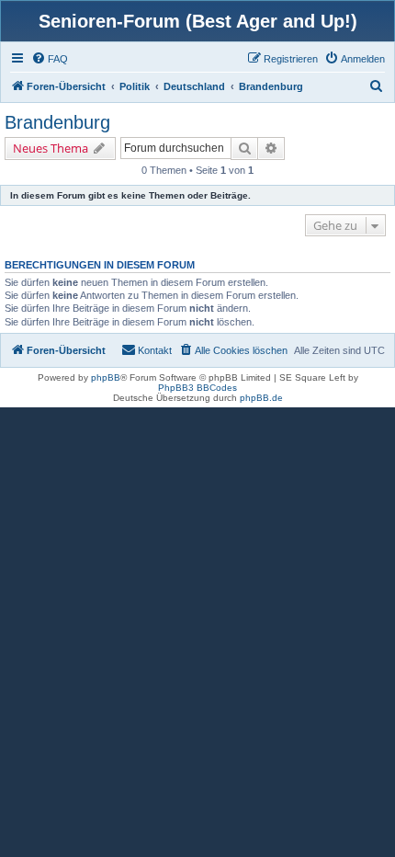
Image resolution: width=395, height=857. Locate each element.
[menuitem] (49, 59)
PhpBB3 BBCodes (197, 388)
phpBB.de (261, 398)
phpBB (105, 377)
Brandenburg (57, 122)
